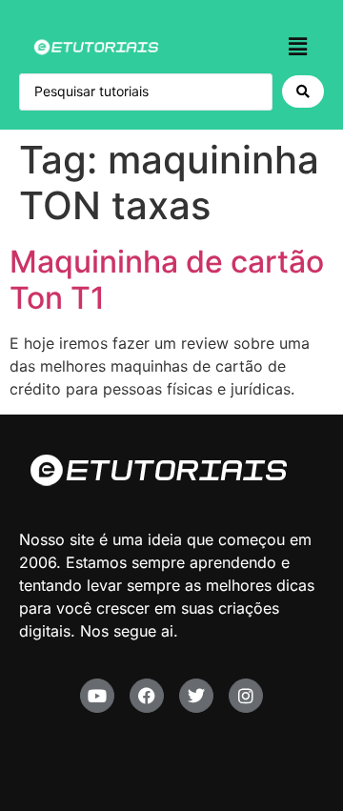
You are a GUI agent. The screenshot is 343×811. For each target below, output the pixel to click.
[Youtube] (97, 696)
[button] (298, 46)
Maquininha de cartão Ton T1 (167, 279)
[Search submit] (303, 91)
